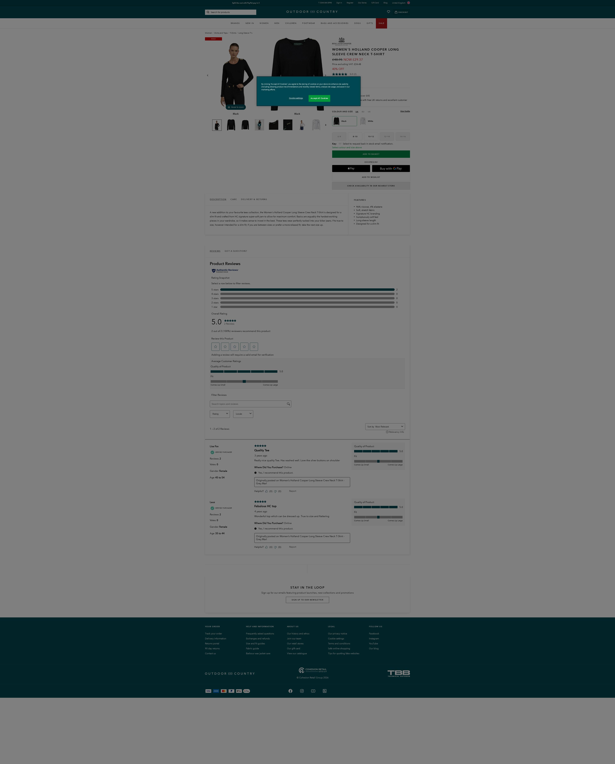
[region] (309, 91)
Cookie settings (296, 98)
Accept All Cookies (319, 98)
